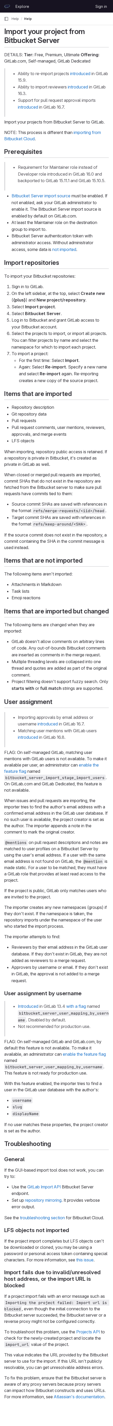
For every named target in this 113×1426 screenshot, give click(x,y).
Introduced (28, 1006)
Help (15, 19)
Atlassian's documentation (79, 1396)
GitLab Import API (44, 1186)
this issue (85, 1259)
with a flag (76, 1006)
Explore (22, 6)
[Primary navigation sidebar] (6, 19)
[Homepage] (7, 6)
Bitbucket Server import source (41, 195)
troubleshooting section (42, 1217)
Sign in (101, 6)
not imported (64, 249)
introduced (80, 73)
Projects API (88, 1331)
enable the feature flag (84, 1054)
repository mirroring (43, 1200)
